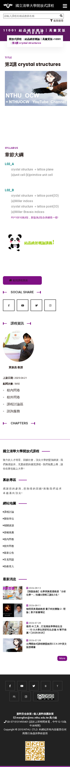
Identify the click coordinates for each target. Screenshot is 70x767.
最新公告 (9, 552)
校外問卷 (13, 397)
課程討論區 (15, 404)
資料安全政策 (24, 713)
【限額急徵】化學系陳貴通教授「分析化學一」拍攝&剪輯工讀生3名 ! (46, 593)
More (62, 658)
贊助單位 (9, 518)
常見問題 (9, 559)
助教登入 (9, 566)
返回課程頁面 (20, 280)
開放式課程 (15, 39)
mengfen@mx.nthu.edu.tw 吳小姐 (36, 717)
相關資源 (9, 525)
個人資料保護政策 (43, 713)
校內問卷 (13, 390)
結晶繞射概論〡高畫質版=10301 (43, 39)
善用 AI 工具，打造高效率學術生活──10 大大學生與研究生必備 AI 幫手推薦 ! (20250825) (46, 629)
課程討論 (9, 511)
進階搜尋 (58, 20)
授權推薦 (9, 532)
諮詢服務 (13, 411)
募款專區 (9, 479)
